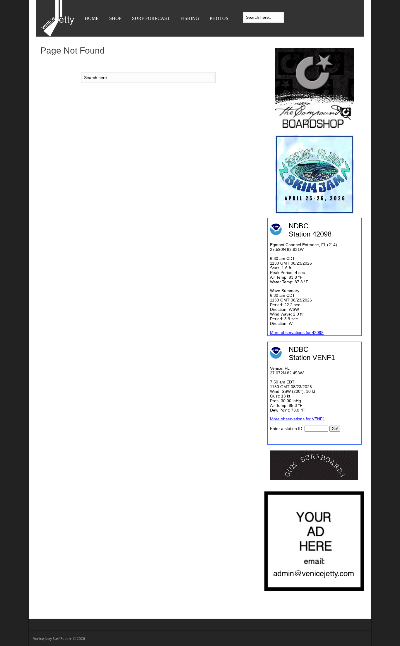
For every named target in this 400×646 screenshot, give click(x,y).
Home (92, 18)
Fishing (189, 18)
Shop (115, 18)
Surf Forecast (151, 18)
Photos (219, 18)
